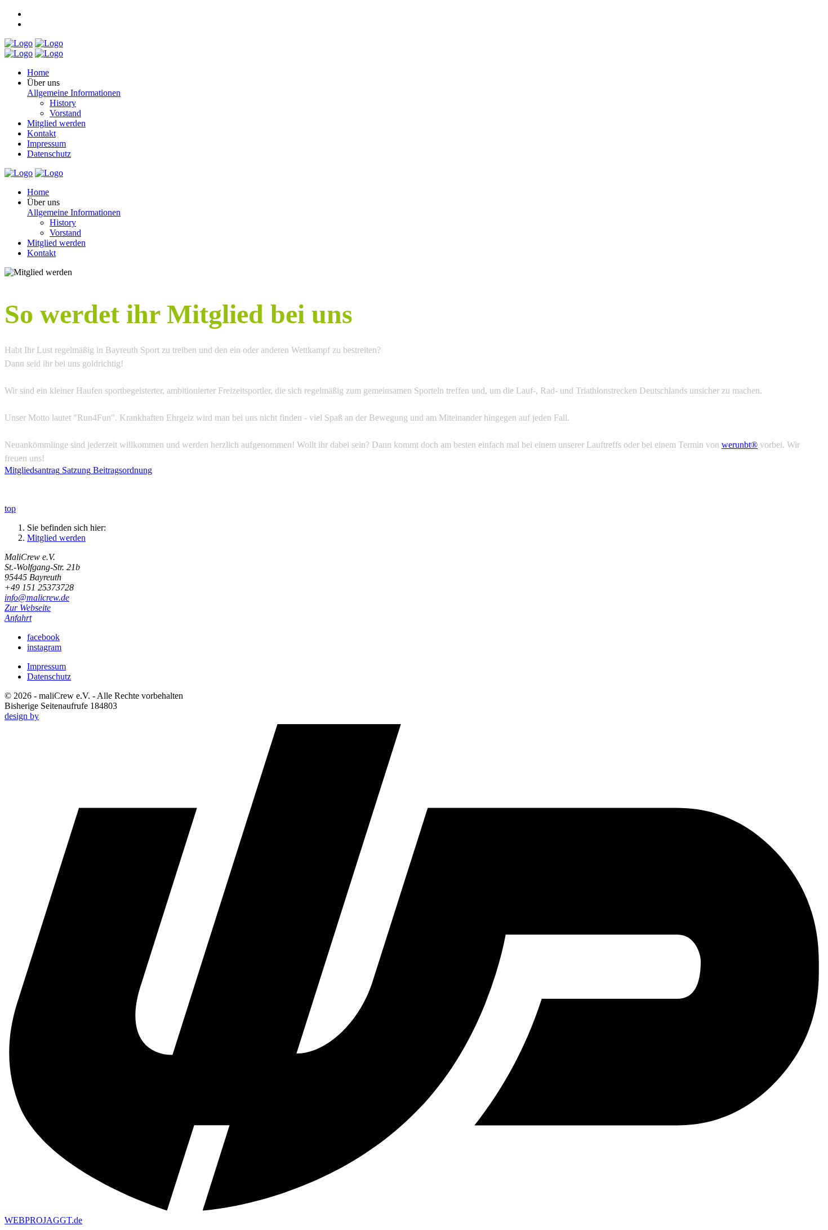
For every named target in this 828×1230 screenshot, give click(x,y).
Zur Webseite (28, 607)
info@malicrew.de (37, 597)
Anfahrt (18, 618)
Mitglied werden (56, 538)
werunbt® (740, 444)
